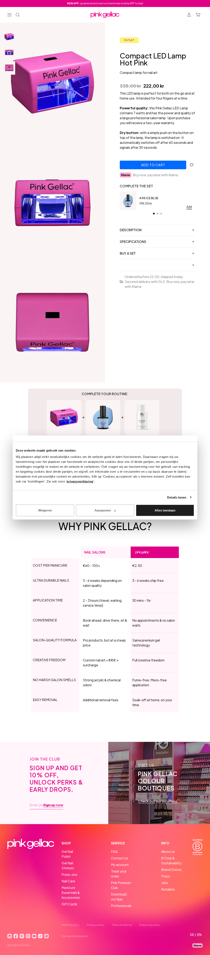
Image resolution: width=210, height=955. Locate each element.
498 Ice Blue (149, 198)
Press (165, 876)
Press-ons (69, 874)
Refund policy (70, 924)
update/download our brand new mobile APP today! (105, 3)
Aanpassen (103, 510)
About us (168, 851)
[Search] (18, 14)
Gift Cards (69, 904)
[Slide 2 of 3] (9, 52)
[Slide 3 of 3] (9, 68)
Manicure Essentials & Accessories (71, 892)
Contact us (119, 858)
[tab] (154, 213)
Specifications (133, 241)
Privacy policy (95, 924)
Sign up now (53, 805)
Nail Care (68, 881)
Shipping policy (149, 924)
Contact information (75, 936)
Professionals (121, 906)
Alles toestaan (165, 510)
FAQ (114, 851)
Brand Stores (171, 869)
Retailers (168, 889)
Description (131, 230)
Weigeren (45, 510)
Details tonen (176, 497)
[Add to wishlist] (191, 165)
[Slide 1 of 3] (9, 36)
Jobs (164, 883)
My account (120, 864)
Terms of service (122, 924)
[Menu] (9, 14)
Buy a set (128, 253)
